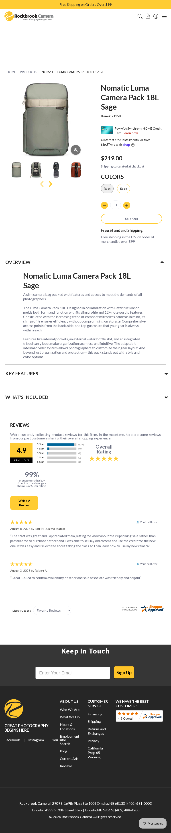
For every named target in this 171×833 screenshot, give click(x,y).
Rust (107, 188)
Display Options (21, 610)
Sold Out (131, 218)
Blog (63, 751)
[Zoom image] (76, 150)
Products (28, 72)
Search (65, 743)
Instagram (36, 740)
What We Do (70, 717)
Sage (123, 188)
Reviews (66, 766)
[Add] (126, 205)
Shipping (107, 166)
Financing (95, 714)
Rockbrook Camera (77, 817)
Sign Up (124, 672)
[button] (148, 16)
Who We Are (69, 709)
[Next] (50, 184)
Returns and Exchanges (97, 731)
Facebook (12, 740)
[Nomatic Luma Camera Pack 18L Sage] (16, 170)
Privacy (93, 741)
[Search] (140, 16)
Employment (69, 736)
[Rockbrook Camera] (28, 16)
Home (11, 72)
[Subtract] (104, 205)
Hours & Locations (67, 726)
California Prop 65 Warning (95, 752)
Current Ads (69, 758)
